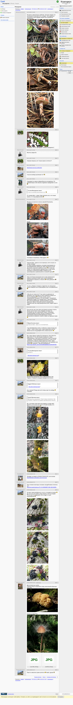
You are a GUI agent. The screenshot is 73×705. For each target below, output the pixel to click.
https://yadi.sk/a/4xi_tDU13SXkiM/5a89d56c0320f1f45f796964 (42, 344)
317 (56, 347)
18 (45, 8)
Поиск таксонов (64, 12)
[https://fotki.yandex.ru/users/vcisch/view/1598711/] (42, 79)
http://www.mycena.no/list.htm (34, 167)
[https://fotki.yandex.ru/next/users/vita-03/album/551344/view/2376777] (37, 448)
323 (56, 489)
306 (56, 172)
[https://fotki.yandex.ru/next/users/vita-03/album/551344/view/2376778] (37, 464)
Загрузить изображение (66, 20)
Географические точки (65, 40)
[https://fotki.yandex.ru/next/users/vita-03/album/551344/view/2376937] (37, 540)
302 (56, 129)
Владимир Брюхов (20, 165)
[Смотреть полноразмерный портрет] (20, 134)
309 (56, 199)
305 (56, 165)
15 (41, 8)
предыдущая (28, 8)
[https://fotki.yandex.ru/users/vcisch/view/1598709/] (42, 30)
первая (22, 8)
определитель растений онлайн (66, 2)
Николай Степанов (20, 582)
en (57, 1)
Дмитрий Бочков (20, 178)
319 (56, 380)
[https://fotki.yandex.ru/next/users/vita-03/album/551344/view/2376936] (37, 522)
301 (56, 12)
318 (56, 358)
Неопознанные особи (65, 26)
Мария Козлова (20, 149)
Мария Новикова (5, 22)
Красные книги (64, 31)
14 (40, 8)
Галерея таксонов (65, 28)
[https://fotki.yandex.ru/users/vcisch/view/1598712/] (40, 110)
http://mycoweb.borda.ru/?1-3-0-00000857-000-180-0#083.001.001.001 (42, 487)
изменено (38, 582)
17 (44, 8)
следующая (50, 8)
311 (56, 274)
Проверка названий (65, 15)
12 (37, 8)
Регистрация (63, 64)
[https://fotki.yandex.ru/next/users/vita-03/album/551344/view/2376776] (37, 431)
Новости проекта (64, 54)
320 (56, 394)
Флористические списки (66, 33)
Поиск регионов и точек (66, 14)
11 (35, 8)
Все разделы (4, 10)
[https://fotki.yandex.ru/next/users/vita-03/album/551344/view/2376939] (37, 573)
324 (56, 582)
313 (56, 291)
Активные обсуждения (6, 12)
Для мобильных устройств (66, 6)
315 (56, 319)
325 (56, 669)
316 (56, 333)
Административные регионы (65, 43)
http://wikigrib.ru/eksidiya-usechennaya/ (37, 477)
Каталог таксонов (64, 30)
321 (56, 474)
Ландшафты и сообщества (66, 38)
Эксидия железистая (33, 355)
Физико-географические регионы (66, 46)
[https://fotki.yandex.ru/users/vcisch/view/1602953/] (37, 212)
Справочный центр (65, 56)
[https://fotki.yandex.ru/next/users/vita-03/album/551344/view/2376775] (37, 415)
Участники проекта (65, 58)
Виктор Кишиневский (20, 12)
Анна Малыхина (20, 473)
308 (56, 187)
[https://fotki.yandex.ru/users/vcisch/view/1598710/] (42, 55)
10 (34, 8)
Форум (44, 677)
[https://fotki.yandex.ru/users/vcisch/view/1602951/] (37, 248)
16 (42, 8)
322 (56, 482)
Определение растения (66, 10)
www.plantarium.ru (66, 693)
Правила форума (5, 17)
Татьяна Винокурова (20, 172)
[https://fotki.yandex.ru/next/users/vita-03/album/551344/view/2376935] (37, 506)
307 (56, 178)
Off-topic (3, 9)
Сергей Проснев (20, 129)
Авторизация (64, 63)
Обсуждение (18, 6)
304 (56, 158)
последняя (17, 10)
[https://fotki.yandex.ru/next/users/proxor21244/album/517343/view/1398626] (37, 139)
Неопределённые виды (66, 24)
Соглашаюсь (60, 696)
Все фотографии (64, 22)
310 (56, 260)
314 (56, 307)
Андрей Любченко (20, 347)
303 (56, 150)
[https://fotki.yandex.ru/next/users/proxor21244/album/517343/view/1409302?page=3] (37, 368)
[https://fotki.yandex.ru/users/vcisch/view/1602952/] (37, 230)
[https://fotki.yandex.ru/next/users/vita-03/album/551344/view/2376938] (37, 556)
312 (56, 283)
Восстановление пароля (66, 66)
